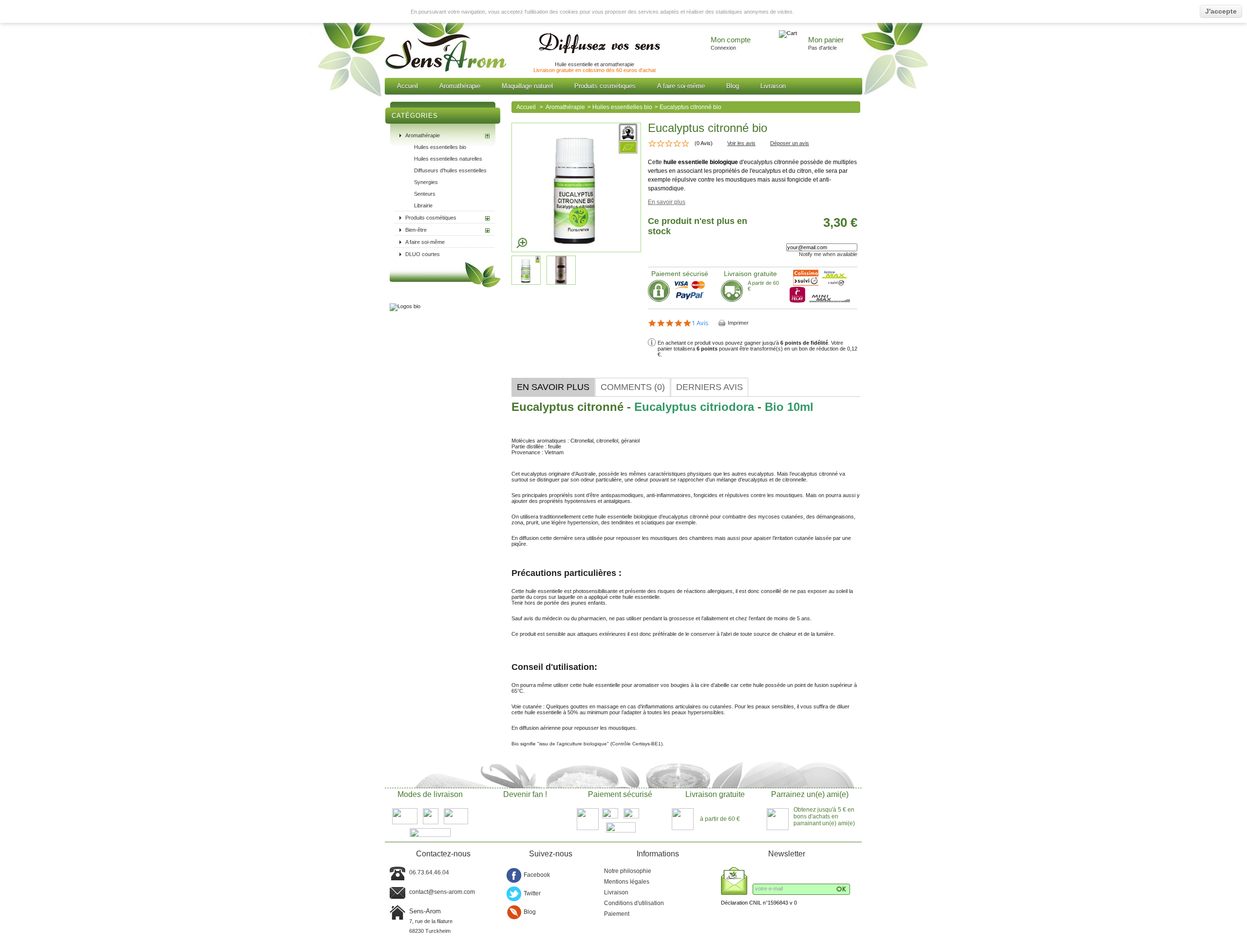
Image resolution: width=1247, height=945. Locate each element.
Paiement (616, 913)
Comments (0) (633, 387)
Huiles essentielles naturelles (448, 159)
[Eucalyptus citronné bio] (563, 283)
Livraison (773, 86)
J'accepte (1221, 11)
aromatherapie (617, 64)
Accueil (407, 86)
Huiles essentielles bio (440, 147)
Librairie (423, 205)
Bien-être (416, 230)
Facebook (537, 874)
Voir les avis (741, 143)
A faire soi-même (681, 86)
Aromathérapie (459, 86)
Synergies (426, 182)
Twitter (532, 893)
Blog (732, 86)
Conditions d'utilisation (634, 903)
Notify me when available (828, 254)
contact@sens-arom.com (442, 892)
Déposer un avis (789, 143)
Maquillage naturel (527, 86)
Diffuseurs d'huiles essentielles (450, 170)
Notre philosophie (627, 871)
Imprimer (738, 323)
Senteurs (424, 194)
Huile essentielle (574, 64)
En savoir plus (666, 202)
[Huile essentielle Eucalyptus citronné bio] (527, 283)
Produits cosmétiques (605, 86)
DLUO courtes (422, 254)
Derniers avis (709, 387)
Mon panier (826, 40)
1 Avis (700, 323)
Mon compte (731, 40)
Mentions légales (626, 881)
